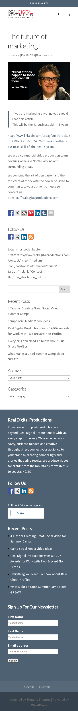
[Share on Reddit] (24, 213)
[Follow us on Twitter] (17, 237)
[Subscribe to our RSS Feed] (31, 237)
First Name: (16, 617)
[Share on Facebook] (11, 213)
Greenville (44, 687)
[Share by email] (51, 213)
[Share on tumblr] (44, 213)
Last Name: (16, 631)
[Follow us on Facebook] (11, 237)
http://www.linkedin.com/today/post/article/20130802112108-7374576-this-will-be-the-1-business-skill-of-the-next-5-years (39, 141)
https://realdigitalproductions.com (34, 198)
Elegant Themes (38, 699)
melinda (15, 55)
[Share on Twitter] (17, 213)
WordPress (39, 705)
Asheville (29, 687)
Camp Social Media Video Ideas (29, 321)
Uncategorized (44, 55)
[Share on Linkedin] (37, 213)
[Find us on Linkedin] (24, 237)
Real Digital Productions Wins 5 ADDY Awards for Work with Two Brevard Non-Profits (37, 561)
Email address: (18, 645)
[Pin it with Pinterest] (31, 213)
